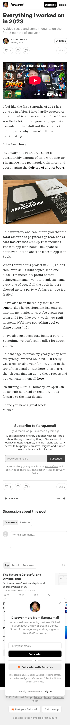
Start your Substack (26, 709)
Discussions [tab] (28, 565)
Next (59, 498)
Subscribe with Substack (37, 667)
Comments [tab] (11, 522)
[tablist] (17, 522)
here (41, 369)
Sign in (63, 4)
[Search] (63, 565)
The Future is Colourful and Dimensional (22, 576)
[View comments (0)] (18, 50)
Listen (62, 41)
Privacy (38, 697)
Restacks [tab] (25, 522)
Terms (47, 697)
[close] (60, 602)
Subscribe (50, 4)
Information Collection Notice (46, 678)
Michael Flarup (19, 39)
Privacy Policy (37, 681)
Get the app (52, 709)
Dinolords (10, 308)
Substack (18, 717)
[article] (35, 585)
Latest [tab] (15, 565)
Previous (13, 498)
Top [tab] (7, 565)
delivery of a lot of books (46, 167)
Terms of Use (53, 674)
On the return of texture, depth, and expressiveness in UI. (24, 585)
